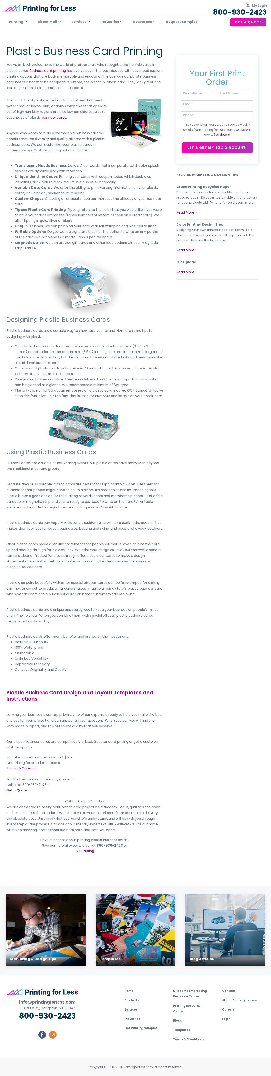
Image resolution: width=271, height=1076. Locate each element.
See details (222, 134)
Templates (181, 1030)
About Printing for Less (239, 1000)
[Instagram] (53, 1035)
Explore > (18, 954)
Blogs (177, 1020)
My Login (259, 5)
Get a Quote (16, 790)
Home (129, 991)
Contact (228, 991)
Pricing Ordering (21, 768)
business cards (54, 117)
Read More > (186, 212)
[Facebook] (42, 1035)
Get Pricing (85, 850)
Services (131, 1009)
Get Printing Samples (141, 1028)
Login (226, 1019)
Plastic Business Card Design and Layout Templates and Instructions (79, 695)
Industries (132, 1019)
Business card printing (47, 70)
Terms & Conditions (188, 1039)
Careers (228, 1009)
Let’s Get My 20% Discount (217, 147)
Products (131, 1000)
